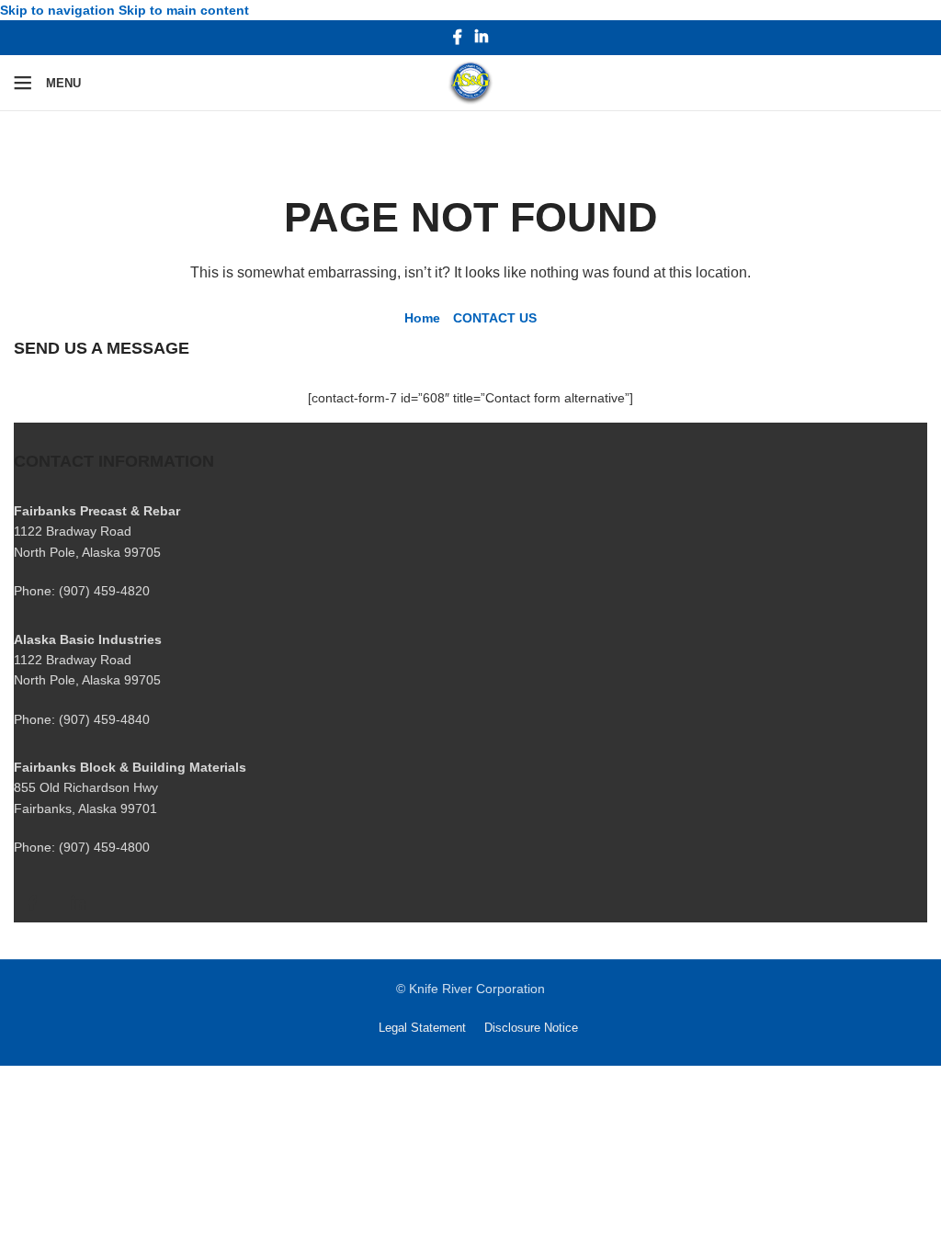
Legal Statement (422, 1028)
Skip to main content (184, 10)
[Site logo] (470, 81)
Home (422, 318)
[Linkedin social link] (481, 38)
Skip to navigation (59, 10)
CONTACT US (495, 318)
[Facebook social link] (458, 38)
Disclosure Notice (531, 1028)
